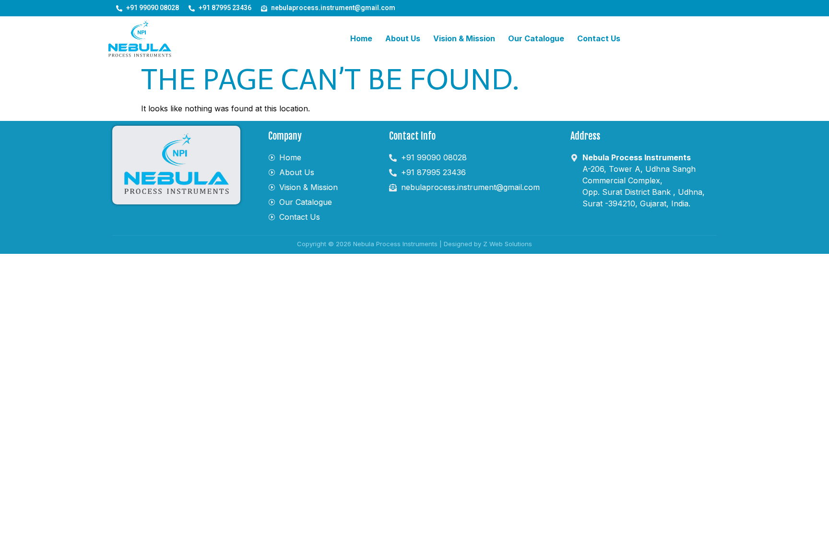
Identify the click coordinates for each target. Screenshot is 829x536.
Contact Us (598, 38)
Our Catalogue (536, 38)
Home (361, 38)
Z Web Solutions (507, 244)
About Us (402, 38)
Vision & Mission (464, 38)
